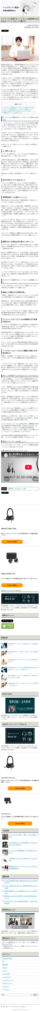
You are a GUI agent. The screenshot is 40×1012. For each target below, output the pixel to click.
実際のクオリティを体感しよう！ (12, 113)
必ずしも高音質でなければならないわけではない (17, 111)
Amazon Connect (7, 958)
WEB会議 (10, 488)
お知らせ (4, 968)
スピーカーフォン (7, 983)
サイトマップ (7, 1007)
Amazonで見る (12, 542)
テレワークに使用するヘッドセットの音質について (17, 109)
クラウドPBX (6, 974)
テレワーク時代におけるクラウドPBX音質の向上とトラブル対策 (20, 887)
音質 (24, 488)
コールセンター (6, 977)
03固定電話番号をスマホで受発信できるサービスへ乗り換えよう (20, 892)
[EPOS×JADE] (20, 712)
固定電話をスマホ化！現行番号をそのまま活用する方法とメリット (20, 897)
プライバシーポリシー (20, 1007)
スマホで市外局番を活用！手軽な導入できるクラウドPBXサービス (20, 882)
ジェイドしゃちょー (8, 980)
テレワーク (5, 986)
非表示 (19, 104)
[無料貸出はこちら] (20, 928)
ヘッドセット (18, 488)
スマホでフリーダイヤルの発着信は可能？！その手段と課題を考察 (20, 902)
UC (3, 961)
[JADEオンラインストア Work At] (20, 603)
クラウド (4, 971)
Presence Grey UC (28, 425)
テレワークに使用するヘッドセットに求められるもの (18, 107)
